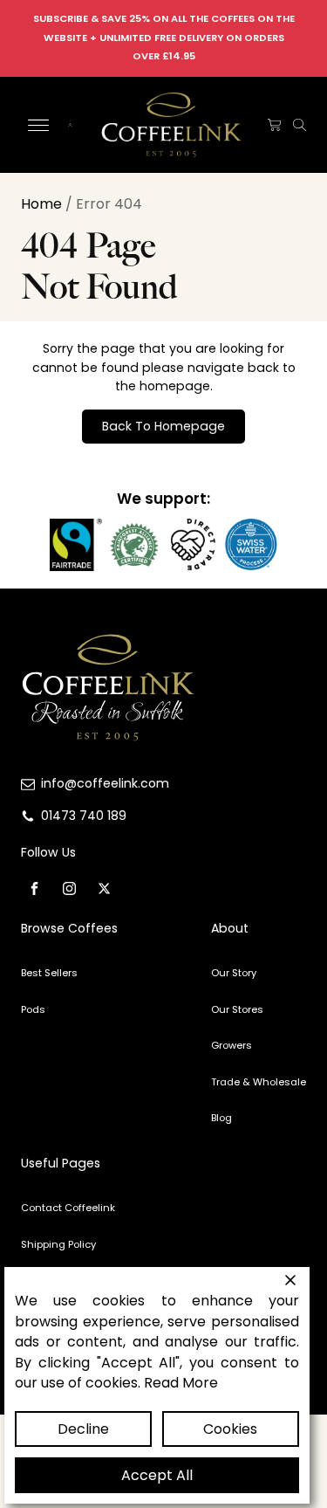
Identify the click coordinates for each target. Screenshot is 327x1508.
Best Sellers (49, 973)
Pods (33, 1009)
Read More (181, 1383)
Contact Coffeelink (68, 1208)
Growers (231, 1045)
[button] (274, 125)
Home (41, 204)
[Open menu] (38, 125)
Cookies (230, 1429)
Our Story (233, 973)
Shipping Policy (58, 1244)
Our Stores (237, 1009)
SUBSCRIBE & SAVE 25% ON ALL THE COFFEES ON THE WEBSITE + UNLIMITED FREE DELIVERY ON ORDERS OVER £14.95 (164, 37)
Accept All (157, 1475)
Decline (83, 1429)
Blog (221, 1118)
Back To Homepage (163, 426)
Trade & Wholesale (258, 1082)
